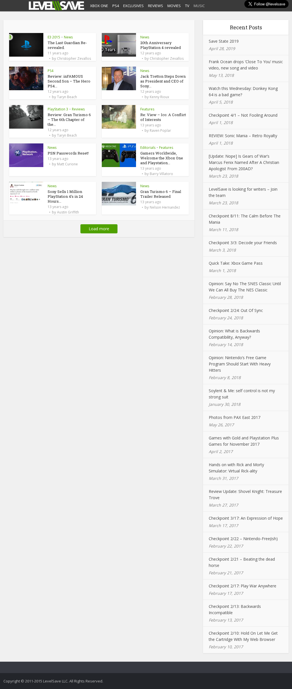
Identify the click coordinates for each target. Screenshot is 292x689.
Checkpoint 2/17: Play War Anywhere (242, 586)
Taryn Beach (67, 97)
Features (147, 109)
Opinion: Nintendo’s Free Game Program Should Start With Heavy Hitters (240, 364)
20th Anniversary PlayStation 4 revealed (160, 45)
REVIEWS (155, 5)
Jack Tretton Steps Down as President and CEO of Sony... (163, 81)
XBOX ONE (99, 5)
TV (187, 5)
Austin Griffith (68, 212)
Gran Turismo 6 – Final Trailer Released (160, 194)
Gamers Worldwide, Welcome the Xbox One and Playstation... (161, 158)
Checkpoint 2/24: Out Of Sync (236, 310)
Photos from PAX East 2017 (234, 417)
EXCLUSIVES (133, 5)
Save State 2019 (224, 41)
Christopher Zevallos (74, 58)
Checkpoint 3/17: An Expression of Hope (246, 518)
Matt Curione (67, 164)
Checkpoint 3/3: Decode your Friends (243, 242)
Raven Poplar (160, 130)
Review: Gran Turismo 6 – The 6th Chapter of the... (69, 119)
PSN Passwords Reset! (68, 153)
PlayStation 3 (58, 109)
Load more (99, 228)
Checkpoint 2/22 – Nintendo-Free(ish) (243, 538)
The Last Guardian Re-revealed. (67, 45)
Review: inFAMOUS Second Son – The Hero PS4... (69, 81)
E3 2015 (54, 37)
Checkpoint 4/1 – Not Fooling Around (243, 115)
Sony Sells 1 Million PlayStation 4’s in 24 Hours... (65, 196)
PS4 (115, 5)
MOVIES (174, 5)
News (68, 37)
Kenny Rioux (159, 97)
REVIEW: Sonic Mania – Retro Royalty (243, 135)
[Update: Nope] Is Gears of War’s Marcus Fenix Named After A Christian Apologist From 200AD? (244, 162)
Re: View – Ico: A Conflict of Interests (163, 117)
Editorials (147, 147)
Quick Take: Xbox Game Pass (236, 263)
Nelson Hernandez (165, 207)
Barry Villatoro (161, 174)
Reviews (78, 109)
